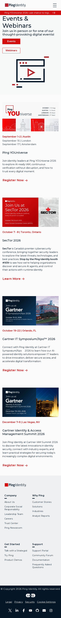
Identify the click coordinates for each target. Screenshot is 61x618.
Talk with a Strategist (15, 550)
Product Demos (13, 560)
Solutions (37, 506)
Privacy (18, 602)
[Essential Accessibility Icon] (30, 595)
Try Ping (9, 555)
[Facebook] (23, 610)
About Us (9, 502)
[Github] (37, 610)
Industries (37, 511)
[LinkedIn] (17, 610)
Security (30, 602)
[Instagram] (51, 610)
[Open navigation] (55, 5)
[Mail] (44, 610)
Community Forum (42, 555)
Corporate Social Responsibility (13, 508)
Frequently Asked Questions (42, 566)
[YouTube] (30, 610)
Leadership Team (13, 514)
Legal (8, 602)
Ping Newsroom (13, 528)
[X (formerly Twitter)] (10, 610)
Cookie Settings (46, 602)
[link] (11, 41)
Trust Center (11, 523)
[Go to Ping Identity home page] (15, 5)
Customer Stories (41, 502)
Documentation (41, 560)
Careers (8, 518)
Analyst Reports (41, 516)
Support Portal (40, 550)
